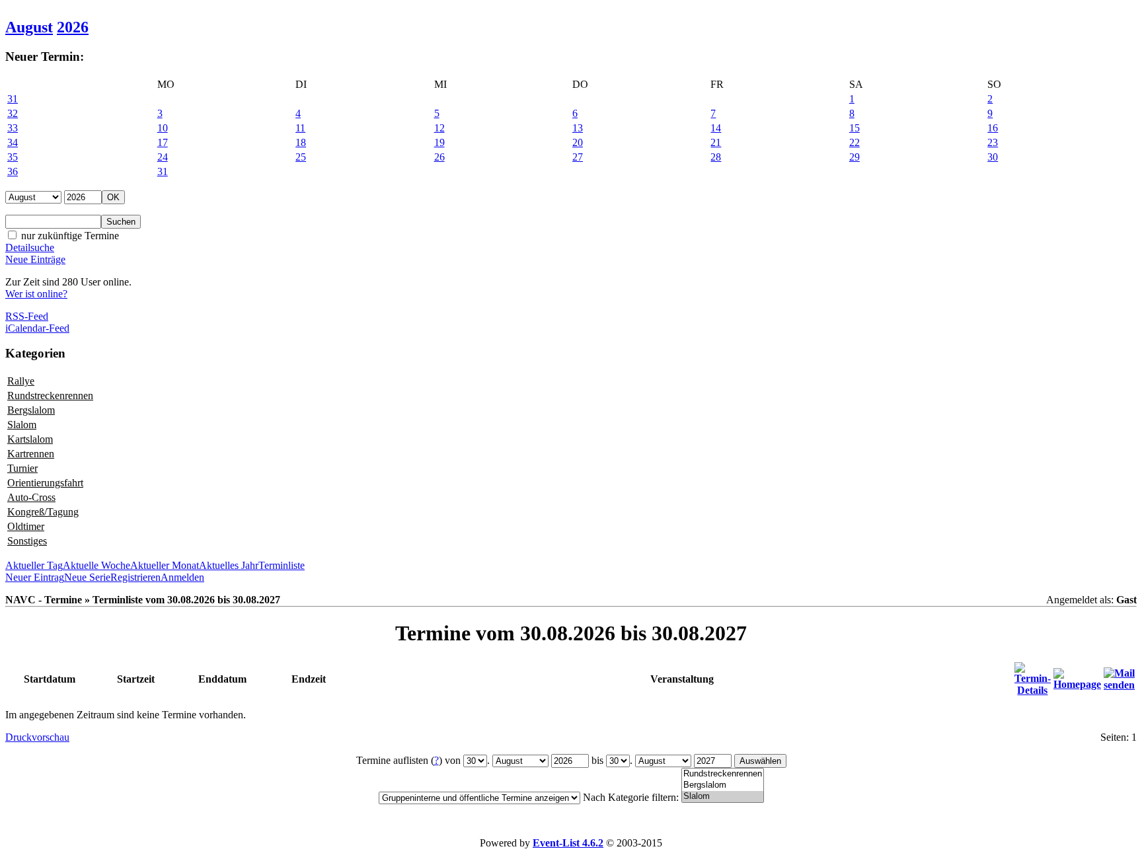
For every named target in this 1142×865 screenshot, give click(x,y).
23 (992, 142)
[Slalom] (722, 796)
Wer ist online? (36, 293)
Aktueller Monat (164, 565)
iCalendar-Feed (37, 328)
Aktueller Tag (34, 565)
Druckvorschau (37, 737)
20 (577, 142)
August (29, 27)
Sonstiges (27, 540)
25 (300, 157)
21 (715, 142)
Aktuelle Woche (96, 565)
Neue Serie (87, 577)
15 (854, 127)
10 (162, 127)
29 (854, 157)
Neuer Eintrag (34, 577)
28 (715, 157)
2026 (73, 27)
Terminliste (281, 565)
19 (439, 142)
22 (854, 142)
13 (577, 127)
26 (439, 157)
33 (12, 127)
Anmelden (182, 577)
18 (300, 142)
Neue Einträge (35, 259)
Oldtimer (25, 526)
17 (162, 142)
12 (439, 127)
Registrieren (135, 577)
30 (992, 157)
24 (162, 157)
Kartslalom (30, 439)
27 (577, 157)
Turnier (22, 468)
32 (12, 113)
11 (300, 127)
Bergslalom (31, 410)
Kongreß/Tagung (43, 511)
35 (12, 157)
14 (715, 127)
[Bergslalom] (722, 785)
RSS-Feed (26, 316)
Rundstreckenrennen (50, 395)
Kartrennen (30, 453)
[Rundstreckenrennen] (722, 774)
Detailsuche (29, 247)
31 (12, 98)
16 (992, 127)
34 (12, 142)
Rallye (20, 381)
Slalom (21, 424)
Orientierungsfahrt (45, 482)
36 (12, 171)
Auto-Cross (31, 497)
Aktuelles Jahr (228, 565)
